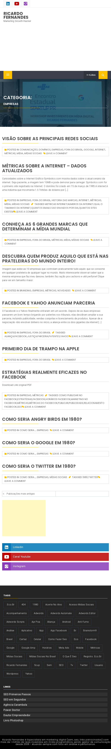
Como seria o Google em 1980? (38, 443)
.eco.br (10, 604)
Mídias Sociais (33, 153)
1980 (85, 477)
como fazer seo (57, 639)
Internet (100, 149)
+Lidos (92, 75)
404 (24, 604)
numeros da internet (80, 204)
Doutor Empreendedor (16, 715)
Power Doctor (11, 709)
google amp (28, 647)
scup (37, 665)
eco (76, 639)
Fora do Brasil (73, 149)
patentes (54, 336)
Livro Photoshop (13, 720)
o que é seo (70, 656)
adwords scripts (16, 621)
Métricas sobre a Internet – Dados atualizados (44, 168)
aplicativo (26, 630)
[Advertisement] (55, 49)
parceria (42, 336)
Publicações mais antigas (21, 493)
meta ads (64, 647)
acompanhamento (17, 613)
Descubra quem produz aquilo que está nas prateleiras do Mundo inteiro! (55, 258)
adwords (39, 613)
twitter (93, 477)
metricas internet (56, 204)
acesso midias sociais (81, 604)
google (89, 149)
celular (37, 639)
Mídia (20, 153)
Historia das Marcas (64, 200)
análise (10, 630)
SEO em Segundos (14, 699)
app (41, 630)
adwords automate (61, 613)
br (75, 630)
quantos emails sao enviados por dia (54, 208)
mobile (80, 647)
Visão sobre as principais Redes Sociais (50, 139)
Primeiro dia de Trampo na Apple (40, 349)
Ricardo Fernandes (15, 15)
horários (47, 647)
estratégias (24, 399)
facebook (20, 336)
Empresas (57, 149)
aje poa (36, 621)
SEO (19, 406)
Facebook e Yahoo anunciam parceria (48, 303)
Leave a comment (56, 153)
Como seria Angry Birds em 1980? (42, 419)
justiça (32, 336)
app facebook (59, 630)
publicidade (76, 403)
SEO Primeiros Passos (17, 694)
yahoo (64, 336)
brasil (10, 639)
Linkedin (18, 547)
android (66, 621)
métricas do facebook (43, 403)
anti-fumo (83, 621)
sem (49, 665)
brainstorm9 (90, 630)
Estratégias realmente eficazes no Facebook (44, 374)
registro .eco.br (93, 656)
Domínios (45, 149)
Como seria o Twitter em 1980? (39, 466)
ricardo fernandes (17, 665)
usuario (99, 665)
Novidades (64, 290)
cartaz (23, 639)
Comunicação (29, 149)
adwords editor (87, 613)
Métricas (10, 153)
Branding (25, 290)
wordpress (12, 673)
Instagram (19, 566)
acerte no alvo (53, 604)
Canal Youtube (22, 556)
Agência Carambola (15, 704)
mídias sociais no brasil (42, 656)
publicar (63, 403)
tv (72, 665)
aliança (9, 336)
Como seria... (28, 430)
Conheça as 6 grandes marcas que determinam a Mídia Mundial (45, 226)
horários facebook (58, 399)
